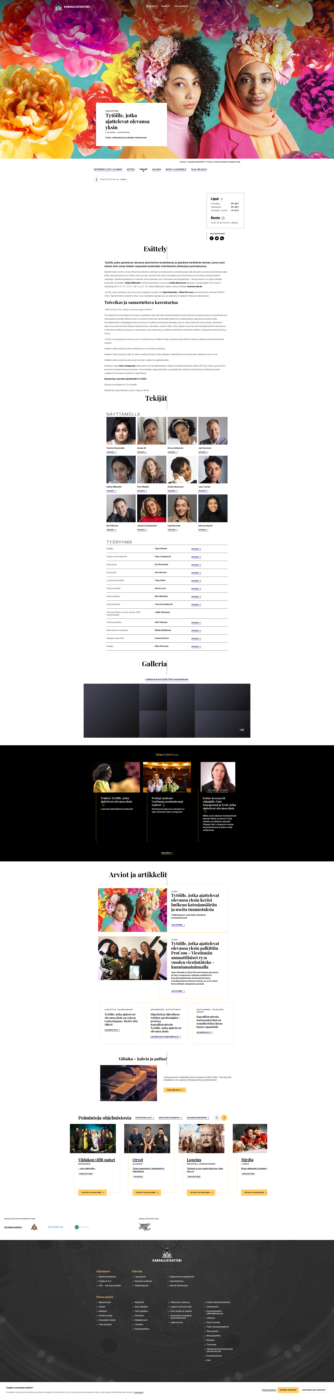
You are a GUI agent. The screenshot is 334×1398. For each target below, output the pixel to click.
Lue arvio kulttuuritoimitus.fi (164, 1037)
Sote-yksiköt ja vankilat (181, 1311)
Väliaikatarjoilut (141, 1285)
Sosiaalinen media (107, 1320)
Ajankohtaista (105, 1302)
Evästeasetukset (214, 1356)
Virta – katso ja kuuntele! (110, 1285)
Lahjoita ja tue (177, 1322)
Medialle (210, 1340)
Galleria (156, 169)
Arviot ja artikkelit (176, 169)
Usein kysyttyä (213, 1322)
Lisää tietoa (138, 1392)
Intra (209, 1360)
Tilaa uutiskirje (105, 1324)
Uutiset (102, 1307)
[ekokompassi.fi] (82, 1227)
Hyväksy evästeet (288, 1390)
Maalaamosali (141, 1320)
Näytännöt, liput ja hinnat (108, 169)
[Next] (224, 1118)
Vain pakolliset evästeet (314, 1390)
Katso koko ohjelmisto (169, 1118)
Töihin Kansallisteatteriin (218, 1327)
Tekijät (143, 169)
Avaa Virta (166, 853)
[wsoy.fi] (34, 1227)
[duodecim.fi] (55, 1227)
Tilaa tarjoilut (199, 169)
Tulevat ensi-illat (143, 1118)
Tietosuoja (211, 1344)
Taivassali (139, 1315)
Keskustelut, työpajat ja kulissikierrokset (181, 1316)
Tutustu (110, 452)
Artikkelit (103, 1311)
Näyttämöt (139, 1302)
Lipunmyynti (140, 1277)
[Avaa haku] (270, 6)
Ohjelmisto (152, 6)
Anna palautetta (213, 1336)
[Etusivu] (167, 1255)
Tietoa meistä (181, 6)
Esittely (131, 169)
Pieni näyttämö (141, 1311)
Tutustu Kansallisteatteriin (218, 1302)
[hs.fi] (13, 1227)
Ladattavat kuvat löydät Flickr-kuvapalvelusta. (167, 679)
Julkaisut (211, 1318)
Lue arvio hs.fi (111, 1030)
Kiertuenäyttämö (142, 1329)
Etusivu (183, 162)
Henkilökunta (212, 1307)
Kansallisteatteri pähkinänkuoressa (215, 1312)
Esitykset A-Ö (105, 1281)
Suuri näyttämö (141, 1307)
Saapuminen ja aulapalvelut (182, 1277)
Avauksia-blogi (105, 1315)
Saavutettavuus (177, 1281)
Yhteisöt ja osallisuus (180, 1302)
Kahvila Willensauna (179, 1285)
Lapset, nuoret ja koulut (181, 1307)
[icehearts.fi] (144, 1227)
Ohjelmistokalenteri (196, 162)
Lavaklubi (139, 1324)
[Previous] (217, 1118)
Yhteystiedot (212, 1331)
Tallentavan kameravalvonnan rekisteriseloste (220, 1350)
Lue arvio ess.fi (203, 1032)
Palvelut (165, 6)
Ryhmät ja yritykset (143, 1281)
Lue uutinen (176, 925)
